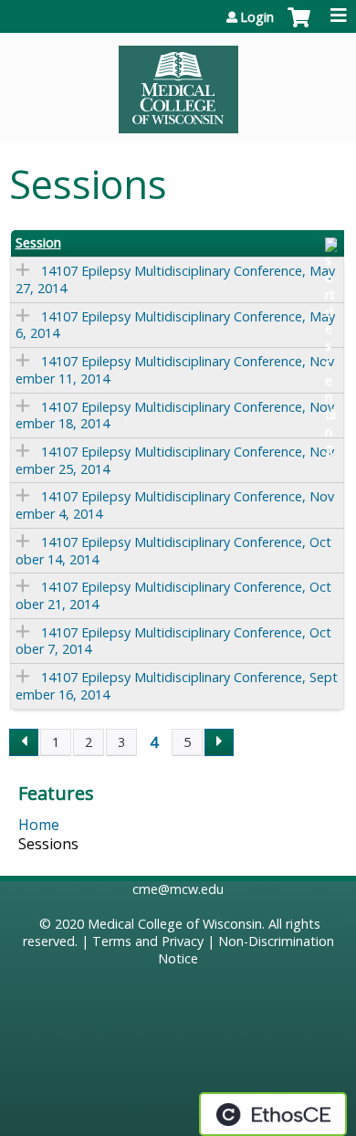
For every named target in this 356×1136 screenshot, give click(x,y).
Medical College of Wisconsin (175, 923)
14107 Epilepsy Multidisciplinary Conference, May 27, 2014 (175, 279)
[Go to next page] (219, 742)
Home (38, 825)
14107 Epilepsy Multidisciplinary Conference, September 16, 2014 (177, 685)
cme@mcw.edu (178, 889)
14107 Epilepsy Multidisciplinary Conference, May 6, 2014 (175, 325)
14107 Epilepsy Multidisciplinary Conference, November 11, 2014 (175, 369)
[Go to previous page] (23, 742)
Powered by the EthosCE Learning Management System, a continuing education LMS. (273, 1114)
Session (38, 243)
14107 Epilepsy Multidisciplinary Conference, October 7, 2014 (173, 641)
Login (257, 17)
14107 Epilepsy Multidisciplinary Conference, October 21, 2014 (173, 595)
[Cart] (299, 26)
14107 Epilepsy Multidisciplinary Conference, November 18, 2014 (175, 415)
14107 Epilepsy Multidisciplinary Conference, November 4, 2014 (175, 505)
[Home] (178, 83)
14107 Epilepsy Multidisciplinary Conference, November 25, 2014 (175, 460)
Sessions (48, 844)
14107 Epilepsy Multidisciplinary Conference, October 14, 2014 (173, 550)
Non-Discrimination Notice (246, 949)
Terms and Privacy (148, 941)
